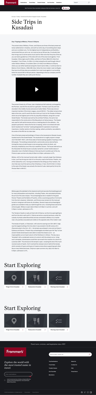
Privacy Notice (27, 392)
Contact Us (74, 364)
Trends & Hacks (41, 2)
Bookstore (59, 2)
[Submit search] (89, 2)
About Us (73, 361)
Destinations (24, 2)
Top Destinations (53, 361)
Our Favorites (50, 2)
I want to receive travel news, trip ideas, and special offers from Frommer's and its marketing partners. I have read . (19, 381)
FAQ (72, 368)
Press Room (74, 371)
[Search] (90, 354)
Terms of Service (35, 392)
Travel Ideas (32, 2)
